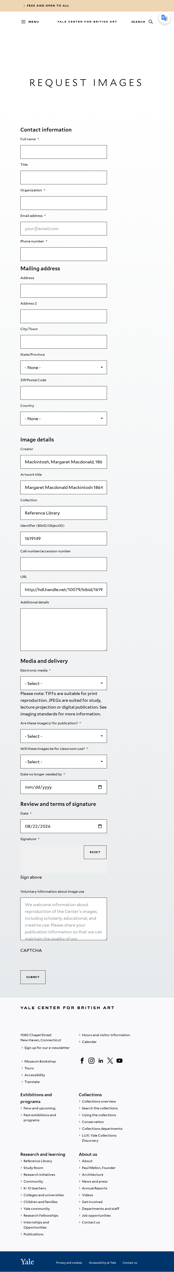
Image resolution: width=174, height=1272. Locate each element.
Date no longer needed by (41, 774)
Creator (27, 449)
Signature (28, 839)
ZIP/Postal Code (33, 380)
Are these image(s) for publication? (49, 723)
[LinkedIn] (100, 1060)
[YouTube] (119, 1060)
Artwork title (31, 475)
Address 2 (28, 303)
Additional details (35, 602)
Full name (28, 139)
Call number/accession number (46, 551)
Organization (31, 190)
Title (24, 165)
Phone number (32, 241)
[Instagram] (91, 1060)
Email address (31, 216)
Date (24, 813)
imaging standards (38, 713)
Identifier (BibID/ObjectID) (42, 526)
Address (27, 278)
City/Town (29, 329)
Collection (29, 500)
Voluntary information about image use (52, 892)
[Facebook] (82, 1060)
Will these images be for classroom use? (53, 749)
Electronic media (34, 670)
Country (27, 406)
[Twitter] (110, 1060)
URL (24, 577)
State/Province (32, 354)
